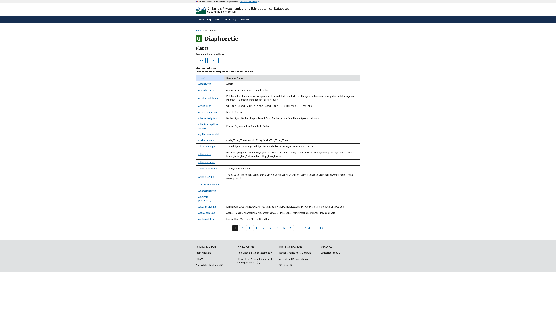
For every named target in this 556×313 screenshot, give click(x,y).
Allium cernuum (206, 162)
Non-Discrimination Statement (253, 252)
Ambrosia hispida (207, 190)
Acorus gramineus (207, 112)
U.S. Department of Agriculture (221, 12)
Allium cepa (204, 154)
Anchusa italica (206, 219)
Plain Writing (202, 252)
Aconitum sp (204, 106)
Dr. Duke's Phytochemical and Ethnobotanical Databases (248, 8)
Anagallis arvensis (207, 206)
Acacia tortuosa (206, 90)
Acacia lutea (204, 83)
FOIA (198, 259)
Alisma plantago (206, 146)
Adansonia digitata (207, 118)
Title (202, 78)
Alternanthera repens (209, 184)
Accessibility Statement (208, 265)
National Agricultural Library (294, 252)
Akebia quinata (206, 140)
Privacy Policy (244, 246)
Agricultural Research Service (294, 259)
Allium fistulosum (207, 168)
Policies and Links (205, 246)
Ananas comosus (206, 212)
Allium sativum (206, 176)
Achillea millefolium (208, 98)
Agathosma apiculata (209, 134)
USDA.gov (284, 265)
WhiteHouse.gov (329, 252)
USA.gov (325, 246)
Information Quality (289, 246)
